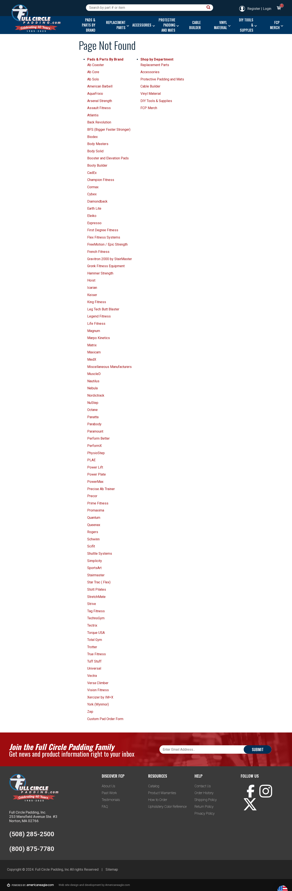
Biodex (92, 137)
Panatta (93, 417)
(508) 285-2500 (31, 834)
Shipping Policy (206, 800)
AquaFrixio (95, 94)
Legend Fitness (99, 316)
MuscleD (94, 374)
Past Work (109, 793)
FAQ (105, 807)
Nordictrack (95, 395)
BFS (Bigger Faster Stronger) (108, 129)
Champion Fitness (100, 180)
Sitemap (112, 869)
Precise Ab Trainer (101, 489)
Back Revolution (99, 122)
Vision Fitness (98, 690)
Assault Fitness (99, 108)
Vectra (92, 676)
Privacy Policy (205, 813)
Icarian (92, 288)
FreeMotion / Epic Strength (107, 244)
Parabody (94, 424)
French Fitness (98, 252)
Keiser (92, 295)
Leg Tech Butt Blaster (103, 309)
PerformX (94, 446)
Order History (204, 793)
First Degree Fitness (102, 230)
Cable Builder (150, 86)
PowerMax (95, 482)
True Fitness (96, 654)
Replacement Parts (154, 65)
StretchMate (96, 597)
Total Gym (94, 640)
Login (267, 9)
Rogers (92, 532)
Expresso (94, 223)
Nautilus (93, 381)
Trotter (92, 647)
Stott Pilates (96, 589)
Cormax (93, 187)
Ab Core (93, 72)
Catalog (153, 786)
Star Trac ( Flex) (99, 582)
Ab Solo (93, 79)
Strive (91, 604)
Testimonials (111, 800)
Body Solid (95, 151)
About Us (108, 786)
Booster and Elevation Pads (108, 158)
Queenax (93, 525)
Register (253, 9)
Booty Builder (97, 165)
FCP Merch (148, 108)
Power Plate (96, 474)
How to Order (157, 800)
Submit (258, 749)
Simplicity (94, 561)
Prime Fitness (97, 503)
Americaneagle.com (117, 885)
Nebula (92, 388)
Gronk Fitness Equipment (106, 266)
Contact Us (203, 786)
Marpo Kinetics (98, 338)
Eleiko (91, 216)
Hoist (91, 280)
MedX (91, 359)
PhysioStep (96, 453)
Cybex (92, 194)
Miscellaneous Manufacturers (109, 367)
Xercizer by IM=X (100, 697)
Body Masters (97, 144)
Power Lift (95, 467)
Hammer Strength (100, 273)
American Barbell (99, 86)
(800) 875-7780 (31, 848)
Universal (94, 668)
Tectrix (92, 625)
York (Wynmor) (98, 704)
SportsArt (94, 568)
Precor (92, 496)
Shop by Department (156, 59)
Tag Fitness (96, 611)
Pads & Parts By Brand (105, 59)
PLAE (91, 460)
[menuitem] (87, 25)
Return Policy (204, 807)
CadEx (92, 173)
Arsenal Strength (99, 101)
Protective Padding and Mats (162, 79)
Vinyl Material (150, 94)
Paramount (95, 431)
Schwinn (93, 539)
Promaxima (95, 510)
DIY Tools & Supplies (156, 101)
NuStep (92, 403)
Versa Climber (97, 683)
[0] (278, 9)
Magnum (93, 331)
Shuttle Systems (99, 554)
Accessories (149, 72)
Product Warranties (162, 793)
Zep (90, 712)
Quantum (93, 518)
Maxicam (94, 352)
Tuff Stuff (94, 661)
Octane (92, 410)
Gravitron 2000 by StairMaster (109, 259)
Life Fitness (96, 324)
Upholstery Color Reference (167, 807)
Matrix (92, 345)
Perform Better (98, 438)
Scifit (91, 546)
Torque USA (96, 633)
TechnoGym (96, 618)
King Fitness (96, 302)
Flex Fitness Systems (103, 237)
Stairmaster (96, 575)
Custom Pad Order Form (105, 719)
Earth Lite (94, 208)
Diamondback (97, 201)
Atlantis (93, 115)
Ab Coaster (95, 65)
